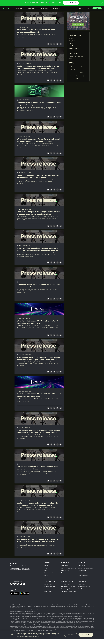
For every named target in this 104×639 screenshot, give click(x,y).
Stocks (46, 565)
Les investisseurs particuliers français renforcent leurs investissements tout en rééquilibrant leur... (38, 213)
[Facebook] (11, 584)
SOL (77, 75)
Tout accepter (86, 635)
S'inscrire (97, 8)
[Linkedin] (24, 584)
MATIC (81, 72)
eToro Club (80, 589)
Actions (71, 38)
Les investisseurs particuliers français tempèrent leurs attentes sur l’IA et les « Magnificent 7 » (38, 176)
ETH (71, 72)
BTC (71, 69)
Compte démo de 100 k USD (68, 568)
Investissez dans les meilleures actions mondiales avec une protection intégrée (39, 104)
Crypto (71, 43)
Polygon (72, 75)
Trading (71, 58)
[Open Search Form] (76, 8)
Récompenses (48, 591)
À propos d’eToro (49, 584)
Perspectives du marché (76, 56)
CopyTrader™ (64, 565)
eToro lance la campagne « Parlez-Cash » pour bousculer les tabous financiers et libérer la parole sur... (39, 140)
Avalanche (76, 66)
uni (85, 75)
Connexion (87, 8)
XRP (77, 78)
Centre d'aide (81, 565)
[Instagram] (17, 584)
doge (75, 69)
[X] (54, 44)
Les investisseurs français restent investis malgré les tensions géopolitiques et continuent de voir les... (38, 67)
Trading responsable (83, 575)
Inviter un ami (81, 584)
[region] (52, 635)
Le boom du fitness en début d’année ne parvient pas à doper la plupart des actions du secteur (38, 286)
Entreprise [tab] (55, 8)
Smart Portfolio (65, 570)
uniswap (72, 78)
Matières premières (49, 573)
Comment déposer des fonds (85, 568)
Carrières (47, 589)
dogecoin (80, 69)
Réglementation (65, 584)
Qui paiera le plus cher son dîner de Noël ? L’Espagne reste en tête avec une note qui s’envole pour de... (37, 540)
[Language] (80, 8)
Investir (71, 51)
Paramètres (70, 635)
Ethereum (76, 72)
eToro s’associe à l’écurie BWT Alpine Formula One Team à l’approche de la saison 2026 (39, 322)
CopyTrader (72, 41)
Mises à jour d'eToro (74, 53)
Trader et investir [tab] (19, 8)
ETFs (46, 570)
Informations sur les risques (85, 573)
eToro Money (72, 46)
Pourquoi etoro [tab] (32, 8)
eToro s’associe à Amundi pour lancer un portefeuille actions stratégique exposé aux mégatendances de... (38, 249)
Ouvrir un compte (82, 570)
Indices (46, 575)
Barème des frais (65, 573)
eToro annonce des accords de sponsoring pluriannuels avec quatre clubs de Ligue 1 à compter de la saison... (38, 358)
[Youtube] (21, 584)
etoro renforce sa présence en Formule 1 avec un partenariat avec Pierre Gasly (36, 31)
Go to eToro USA (71, 2)
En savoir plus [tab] (44, 8)
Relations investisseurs (50, 586)
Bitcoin (82, 66)
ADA (71, 66)
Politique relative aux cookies (68, 591)
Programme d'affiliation (84, 586)
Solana (81, 75)
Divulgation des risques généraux (28, 611)
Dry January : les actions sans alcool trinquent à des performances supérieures (37, 468)
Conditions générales (66, 589)
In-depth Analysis (74, 48)
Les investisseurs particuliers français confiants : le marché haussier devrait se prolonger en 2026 (37, 504)
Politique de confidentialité (68, 586)
